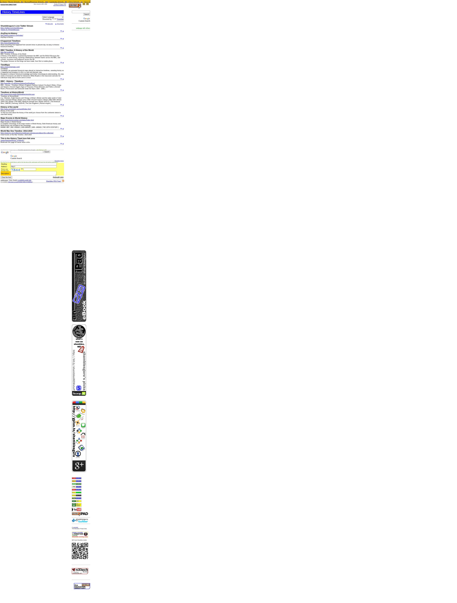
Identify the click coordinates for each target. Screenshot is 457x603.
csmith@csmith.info (24, 180)
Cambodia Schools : (31, 2)
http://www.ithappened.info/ (10, 43)
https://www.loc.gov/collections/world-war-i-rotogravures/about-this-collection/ (27, 133)
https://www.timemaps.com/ (10, 67)
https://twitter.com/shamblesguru (12, 28)
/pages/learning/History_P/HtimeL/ (12, 140)
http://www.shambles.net (59, 5)
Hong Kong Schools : (66, 2)
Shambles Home (59, 160)
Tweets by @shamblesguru (10, 30)
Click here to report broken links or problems (20, 182)
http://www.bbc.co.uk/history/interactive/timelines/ (18, 83)
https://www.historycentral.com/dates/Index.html (17, 120)
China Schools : (49, 2)
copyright (75, 527)
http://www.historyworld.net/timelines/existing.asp (18, 94)
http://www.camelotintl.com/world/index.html (16, 109)
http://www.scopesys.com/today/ (12, 35)
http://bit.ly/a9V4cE (7, 52)
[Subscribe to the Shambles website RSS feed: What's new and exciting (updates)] (63, 181)
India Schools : (83, 2)
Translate (60, 19)
